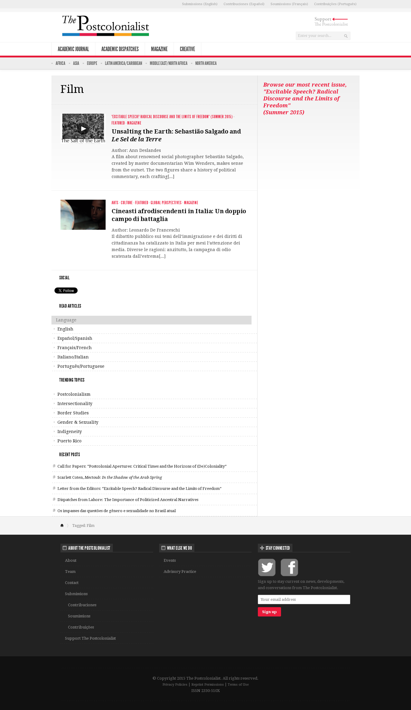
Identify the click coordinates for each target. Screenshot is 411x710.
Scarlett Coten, (109, 477)
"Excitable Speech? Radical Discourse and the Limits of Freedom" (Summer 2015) (172, 116)
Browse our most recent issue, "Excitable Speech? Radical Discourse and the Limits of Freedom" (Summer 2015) (305, 98)
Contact (72, 582)
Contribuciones (82, 605)
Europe (92, 63)
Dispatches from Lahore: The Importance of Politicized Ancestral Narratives (127, 499)
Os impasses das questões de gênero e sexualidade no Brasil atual (116, 511)
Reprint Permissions (207, 685)
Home (64, 525)
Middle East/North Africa (168, 63)
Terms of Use (238, 685)
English (65, 329)
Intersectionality (74, 403)
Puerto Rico (69, 440)
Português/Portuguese (80, 366)
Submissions (76, 594)
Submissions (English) (200, 4)
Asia (76, 63)
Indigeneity (69, 431)
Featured (118, 123)
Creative (187, 49)
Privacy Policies (174, 685)
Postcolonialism (74, 394)
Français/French (74, 347)
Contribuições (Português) (335, 4)
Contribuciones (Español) (244, 4)
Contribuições (81, 627)
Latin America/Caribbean (123, 63)
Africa (60, 63)
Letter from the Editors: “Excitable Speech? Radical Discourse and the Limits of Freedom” (139, 488)
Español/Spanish (74, 338)
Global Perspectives (166, 202)
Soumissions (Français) (289, 4)
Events (170, 560)
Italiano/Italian (73, 357)
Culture (127, 202)
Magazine (159, 49)
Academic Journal (73, 49)
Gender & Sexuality (77, 422)
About (70, 560)
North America (206, 63)
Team (70, 571)
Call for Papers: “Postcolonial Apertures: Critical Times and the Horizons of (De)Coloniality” (142, 466)
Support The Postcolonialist (90, 638)
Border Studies (73, 412)
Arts (115, 202)
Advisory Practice (180, 571)
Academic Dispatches (120, 49)
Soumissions (79, 616)
